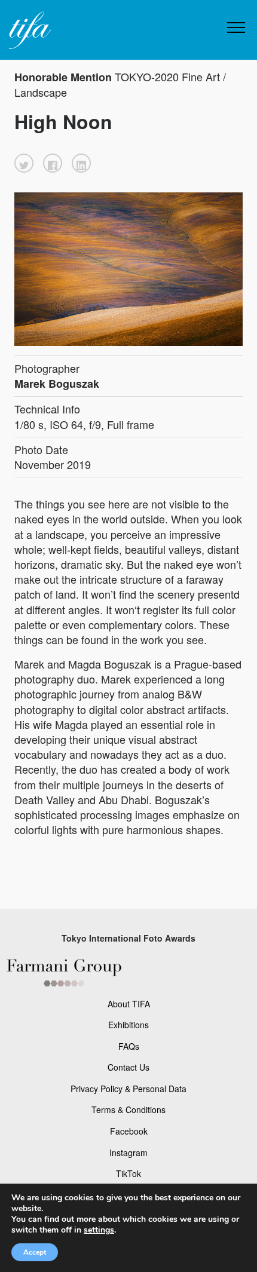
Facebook (129, 1131)
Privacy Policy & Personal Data (128, 1089)
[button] (23, 163)
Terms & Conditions (128, 1109)
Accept (34, 1252)
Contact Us (128, 1067)
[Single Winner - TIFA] (29, 31)
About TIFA (129, 1004)
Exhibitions (128, 1025)
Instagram (128, 1152)
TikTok (128, 1173)
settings (99, 1230)
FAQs (128, 1046)
